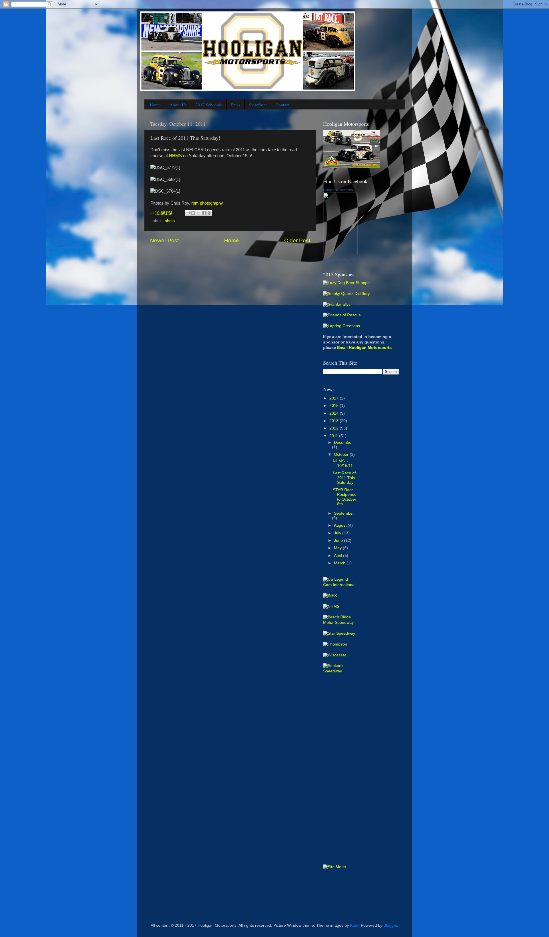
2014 (334, 413)
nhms (170, 221)
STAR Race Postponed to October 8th (345, 497)
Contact (282, 104)
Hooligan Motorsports (338, 189)
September (344, 513)
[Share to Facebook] (204, 213)
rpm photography (207, 203)
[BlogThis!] (193, 213)
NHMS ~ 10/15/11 (343, 463)
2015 (334, 405)
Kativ (354, 925)
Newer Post (164, 240)
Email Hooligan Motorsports (364, 347)
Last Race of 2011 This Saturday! (344, 477)
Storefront (258, 104)
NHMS (175, 155)
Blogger (390, 925)
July (338, 533)
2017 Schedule (209, 104)
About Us (178, 104)
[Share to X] (198, 213)
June (339, 540)
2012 (334, 428)
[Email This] (187, 213)
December (343, 442)
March (340, 563)
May (338, 548)
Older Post (297, 240)
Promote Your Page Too (339, 259)
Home (155, 104)
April (338, 556)
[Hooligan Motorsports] (340, 254)
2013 (334, 421)
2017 (334, 398)
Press (235, 104)
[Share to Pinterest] (209, 213)
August (341, 525)
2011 (334, 436)
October (342, 454)
